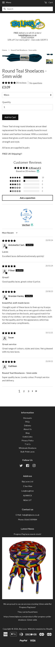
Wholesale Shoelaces (27, 448)
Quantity (6, 102)
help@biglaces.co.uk (27, 35)
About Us (28, 429)
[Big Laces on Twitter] (21, 466)
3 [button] (28, 391)
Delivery (27, 425)
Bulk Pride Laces (28, 452)
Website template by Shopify (40, 629)
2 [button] (24, 391)
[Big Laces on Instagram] (34, 466)
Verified (26, 224)
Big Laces (23, 629)
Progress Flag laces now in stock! (27, 534)
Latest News (27, 528)
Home (4, 50)
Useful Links (27, 437)
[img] (9, 240)
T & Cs (27, 444)
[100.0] (26, 214)
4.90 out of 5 (35, 167)
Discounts (27, 418)
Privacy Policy (28, 440)
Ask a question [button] (27, 197)
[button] (9, 82)
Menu (8, 2)
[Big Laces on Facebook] (27, 466)
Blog (27, 433)
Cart (50, 2)
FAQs (27, 422)
